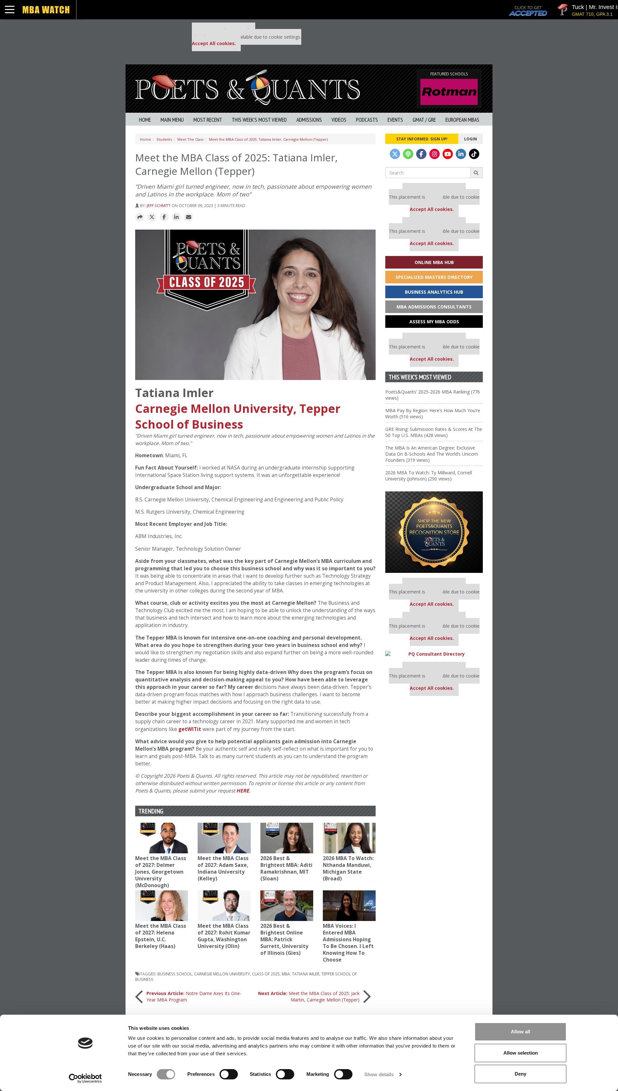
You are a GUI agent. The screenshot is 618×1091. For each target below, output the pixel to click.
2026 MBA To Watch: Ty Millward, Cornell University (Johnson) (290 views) (428, 476)
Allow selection (520, 1053)
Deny (520, 1074)
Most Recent (207, 119)
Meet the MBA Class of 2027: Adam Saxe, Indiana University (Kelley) (223, 868)
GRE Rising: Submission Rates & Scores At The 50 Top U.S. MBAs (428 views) (433, 432)
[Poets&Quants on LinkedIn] (461, 154)
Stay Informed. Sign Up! (421, 138)
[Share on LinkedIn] (176, 217)
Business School (174, 973)
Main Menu (172, 119)
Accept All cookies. (214, 43)
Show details (379, 1074)
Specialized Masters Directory (434, 277)
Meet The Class (190, 139)
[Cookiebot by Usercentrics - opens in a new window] (85, 1078)
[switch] (229, 1074)
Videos (339, 119)
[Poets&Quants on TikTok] (474, 154)
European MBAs (462, 119)
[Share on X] (151, 217)
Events (395, 119)
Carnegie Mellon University (222, 973)
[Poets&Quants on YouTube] (448, 154)
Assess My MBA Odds (434, 321)
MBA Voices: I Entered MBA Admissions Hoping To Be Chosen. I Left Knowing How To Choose (348, 943)
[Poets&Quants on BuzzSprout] (408, 154)
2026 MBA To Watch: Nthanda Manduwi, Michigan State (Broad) (348, 868)
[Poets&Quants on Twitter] (395, 154)
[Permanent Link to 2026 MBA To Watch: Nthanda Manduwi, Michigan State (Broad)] (349, 838)
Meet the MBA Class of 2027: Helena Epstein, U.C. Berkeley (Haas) (160, 936)
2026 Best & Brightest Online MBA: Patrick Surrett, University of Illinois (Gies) (284, 939)
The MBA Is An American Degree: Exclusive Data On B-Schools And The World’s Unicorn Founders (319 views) (431, 454)
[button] (139, 217)
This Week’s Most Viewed (259, 119)
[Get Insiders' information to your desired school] (434, 532)
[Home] (247, 86)
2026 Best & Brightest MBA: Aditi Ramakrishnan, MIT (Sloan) (286, 868)
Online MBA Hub (434, 262)
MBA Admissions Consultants (434, 307)
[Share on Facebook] (164, 217)
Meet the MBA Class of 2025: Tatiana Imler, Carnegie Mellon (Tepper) (268, 139)
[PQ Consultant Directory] (434, 654)
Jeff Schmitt (159, 205)
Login (470, 138)
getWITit (189, 729)
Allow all (520, 1031)
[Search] (476, 172)
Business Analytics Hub (434, 292)
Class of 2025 (266, 973)
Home (145, 119)
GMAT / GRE (424, 119)
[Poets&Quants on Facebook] (421, 154)
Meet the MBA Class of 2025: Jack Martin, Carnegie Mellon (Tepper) (309, 996)
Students (164, 139)
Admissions (309, 119)
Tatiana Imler (305, 973)
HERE (242, 790)
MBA (286, 973)
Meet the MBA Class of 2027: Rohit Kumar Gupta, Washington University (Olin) (224, 936)
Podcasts (367, 119)
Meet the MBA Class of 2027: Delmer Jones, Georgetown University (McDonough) (160, 872)
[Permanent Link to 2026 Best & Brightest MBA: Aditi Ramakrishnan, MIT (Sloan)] (286, 838)
